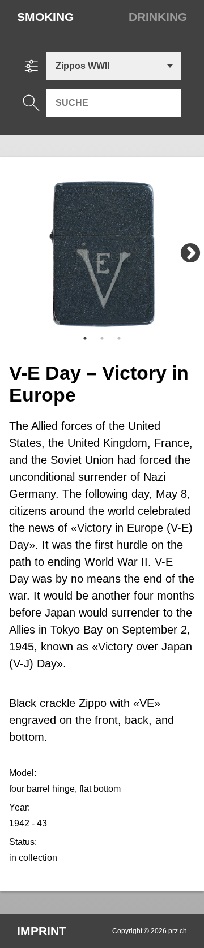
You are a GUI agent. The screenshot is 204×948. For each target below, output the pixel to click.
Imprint (41, 930)
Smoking (45, 16)
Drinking (158, 16)
